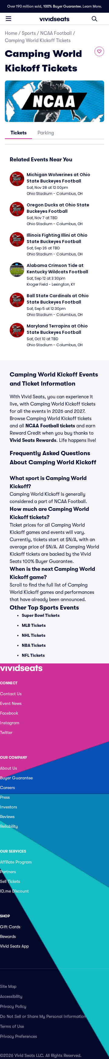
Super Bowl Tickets (41, 615)
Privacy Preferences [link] (18, 1036)
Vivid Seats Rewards (33, 440)
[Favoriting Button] (99, 51)
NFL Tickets (33, 655)
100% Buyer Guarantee (62, 6)
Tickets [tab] (19, 133)
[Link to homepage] (54, 19)
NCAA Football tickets (50, 426)
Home (11, 33)
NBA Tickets (34, 645)
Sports (29, 33)
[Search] (94, 19)
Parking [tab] (46, 133)
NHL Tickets (33, 635)
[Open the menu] (8, 18)
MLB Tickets (34, 625)
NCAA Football (56, 33)
